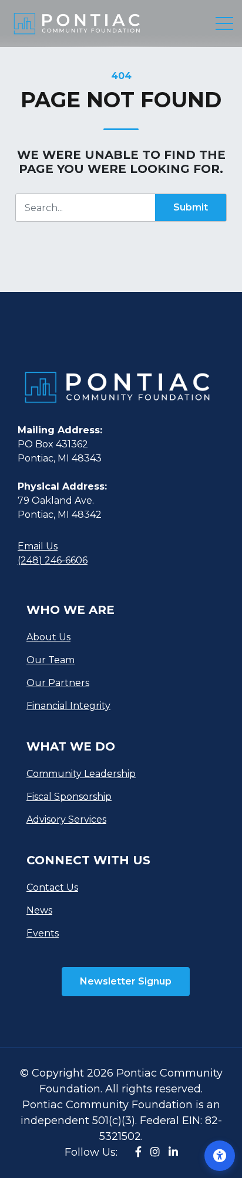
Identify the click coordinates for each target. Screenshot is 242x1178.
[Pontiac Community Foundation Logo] (117, 395)
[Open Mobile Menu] (224, 23)
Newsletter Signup (126, 981)
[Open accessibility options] (219, 1155)
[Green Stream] (76, 23)
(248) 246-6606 (53, 560)
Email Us (38, 546)
